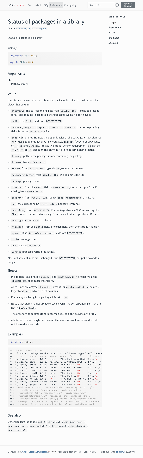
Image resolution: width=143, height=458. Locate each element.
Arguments (115, 27)
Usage (112, 22)
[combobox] (101, 5)
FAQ (45, 5)
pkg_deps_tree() (74, 421)
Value (112, 32)
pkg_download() (18, 426)
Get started (34, 5)
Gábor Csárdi (28, 451)
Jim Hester (41, 451)
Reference (56, 5)
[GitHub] (117, 5)
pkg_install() (39, 426)
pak (10, 5)
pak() (41, 421)
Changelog (70, 5)
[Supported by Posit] (128, 5)
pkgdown (120, 451)
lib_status (15, 342)
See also (113, 42)
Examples (114, 37)
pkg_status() (78, 426)
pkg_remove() (59, 426)
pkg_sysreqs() (17, 430)
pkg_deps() (55, 421)
